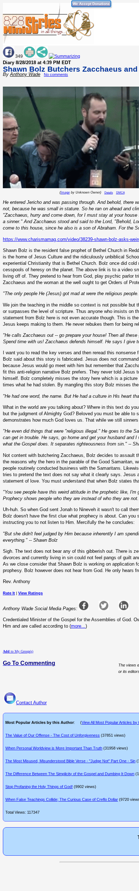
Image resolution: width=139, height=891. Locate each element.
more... (78, 626)
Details (108, 192)
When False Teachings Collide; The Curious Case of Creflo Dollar (61, 799)
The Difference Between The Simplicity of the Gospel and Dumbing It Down (69, 774)
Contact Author (31, 702)
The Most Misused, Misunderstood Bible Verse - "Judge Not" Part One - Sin (70, 761)
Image (65, 192)
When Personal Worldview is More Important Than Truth (53, 748)
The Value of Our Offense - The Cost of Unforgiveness (52, 735)
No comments (56, 74)
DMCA (120, 192)
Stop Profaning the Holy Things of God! (39, 786)
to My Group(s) (18, 651)
